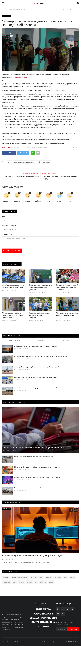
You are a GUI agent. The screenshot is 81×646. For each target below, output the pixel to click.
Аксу (14, 582)
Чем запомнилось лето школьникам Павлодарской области (34, 488)
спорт (41, 578)
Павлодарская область (20, 578)
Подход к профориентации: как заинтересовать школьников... (39, 315)
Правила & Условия (71, 642)
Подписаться (73, 629)
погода (48, 578)
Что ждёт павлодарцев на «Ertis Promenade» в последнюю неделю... (38, 477)
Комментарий (7, 235)
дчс (36, 582)
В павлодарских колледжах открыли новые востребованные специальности (40, 356)
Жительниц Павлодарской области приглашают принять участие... (37, 467)
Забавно (38, 201)
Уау (70, 201)
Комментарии (9, 211)
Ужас (48, 201)
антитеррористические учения (24, 162)
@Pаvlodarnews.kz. (21, 77)
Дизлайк (17, 201)
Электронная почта (9, 225)
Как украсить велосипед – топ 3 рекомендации (22, 176)
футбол (29, 582)
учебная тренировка (43, 162)
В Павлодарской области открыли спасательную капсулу (60, 178)
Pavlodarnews (6, 147)
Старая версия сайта (35, 642)
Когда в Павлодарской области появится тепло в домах (33, 456)
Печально (59, 201)
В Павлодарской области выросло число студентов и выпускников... (12, 315)
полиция (33, 578)
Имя (3, 216)
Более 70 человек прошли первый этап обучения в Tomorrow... (36, 377)
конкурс (21, 582)
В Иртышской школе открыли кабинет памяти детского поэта (67, 315)
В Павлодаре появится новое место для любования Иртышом (35, 346)
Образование (28, 10)
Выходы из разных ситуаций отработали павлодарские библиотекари (67, 287)
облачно (43, 582)
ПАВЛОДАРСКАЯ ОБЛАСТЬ (15, 10)
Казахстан (6, 582)
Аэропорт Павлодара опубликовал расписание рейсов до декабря (37, 367)
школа (51, 582)
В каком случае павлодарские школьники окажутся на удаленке (40, 287)
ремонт (72, 578)
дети (9, 162)
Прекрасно (27, 201)
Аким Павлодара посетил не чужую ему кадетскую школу (13, 286)
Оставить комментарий (11, 251)
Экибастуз (57, 578)
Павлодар (6, 578)
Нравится (6, 201)
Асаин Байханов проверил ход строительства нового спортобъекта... (38, 388)
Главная (4, 10)
